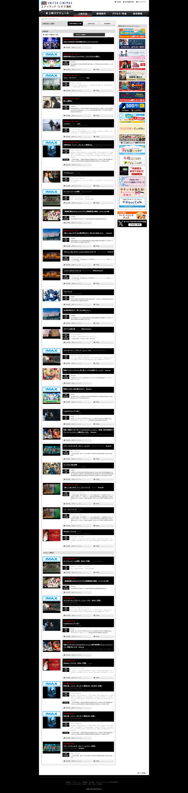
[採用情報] (138, 14)
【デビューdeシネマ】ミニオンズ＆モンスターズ (79, 252)
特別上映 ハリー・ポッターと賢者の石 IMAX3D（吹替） (83, 686)
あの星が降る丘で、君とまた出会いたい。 (77, 310)
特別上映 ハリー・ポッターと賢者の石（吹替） (79, 716)
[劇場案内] (101, 14)
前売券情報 (107, 23)
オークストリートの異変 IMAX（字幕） (77, 561)
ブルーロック (67, 291)
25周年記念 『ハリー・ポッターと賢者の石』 (78, 145)
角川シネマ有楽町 (97, 784)
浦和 (46, 18)
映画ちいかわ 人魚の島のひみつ (73, 389)
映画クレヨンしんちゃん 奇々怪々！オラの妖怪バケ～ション (83, 370)
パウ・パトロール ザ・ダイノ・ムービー (76, 446)
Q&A (89, 784)
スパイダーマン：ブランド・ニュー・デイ (77, 350)
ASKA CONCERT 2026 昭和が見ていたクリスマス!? (80, 42)
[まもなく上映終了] (89, 35)
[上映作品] (83, 14)
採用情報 (84, 782)
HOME (42, 18)
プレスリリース (76, 782)
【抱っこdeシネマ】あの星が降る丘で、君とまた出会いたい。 (84, 233)
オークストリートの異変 (71, 191)
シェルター (67, 123)
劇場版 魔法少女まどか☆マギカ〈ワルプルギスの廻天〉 (82, 56)
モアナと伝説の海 (69, 329)
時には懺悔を (67, 101)
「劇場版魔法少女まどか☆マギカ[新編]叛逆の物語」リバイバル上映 (85, 581)
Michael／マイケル (69, 531)
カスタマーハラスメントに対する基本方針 (107, 782)
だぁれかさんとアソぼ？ (71, 411)
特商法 (84, 784)
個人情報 (91, 782)
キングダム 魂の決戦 (70, 465)
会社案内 (68, 782)
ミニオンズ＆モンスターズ (72, 270)
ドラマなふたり (68, 173)
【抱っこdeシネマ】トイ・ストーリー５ (76, 487)
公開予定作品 (91, 23)
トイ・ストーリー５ (70, 509)
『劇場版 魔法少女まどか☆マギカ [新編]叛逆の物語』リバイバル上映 (86, 211)
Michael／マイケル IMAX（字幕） (75, 663)
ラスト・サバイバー (70, 77)
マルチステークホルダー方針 (73, 784)
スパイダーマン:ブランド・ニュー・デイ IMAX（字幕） (82, 600)
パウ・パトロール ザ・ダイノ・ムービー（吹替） (79, 746)
